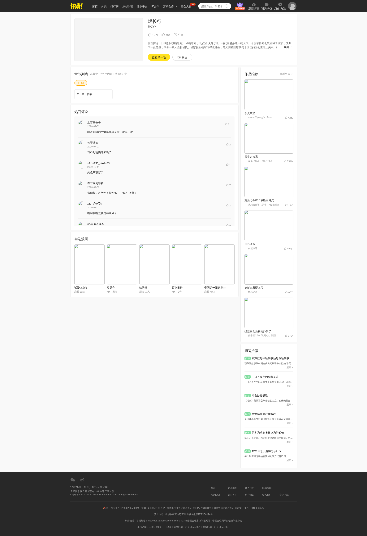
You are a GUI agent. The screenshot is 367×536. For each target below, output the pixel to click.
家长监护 (232, 494)
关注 (184, 57)
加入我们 (249, 487)
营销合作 (169, 6)
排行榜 (114, 6)
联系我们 (266, 494)
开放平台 (142, 6)
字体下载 (284, 494)
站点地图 (232, 487)
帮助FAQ (215, 494)
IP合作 (155, 6)
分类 (104, 6)
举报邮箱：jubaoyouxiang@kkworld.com (157, 520)
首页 (94, 6)
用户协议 (249, 494)
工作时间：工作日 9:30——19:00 (154, 526)
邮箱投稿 (266, 487)
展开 (286, 47)
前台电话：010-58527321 (187, 526)
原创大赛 (186, 6)
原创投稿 (127, 6)
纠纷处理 (129, 520)
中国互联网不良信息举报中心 (227, 520)
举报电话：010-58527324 (216, 526)
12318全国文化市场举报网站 (195, 520)
